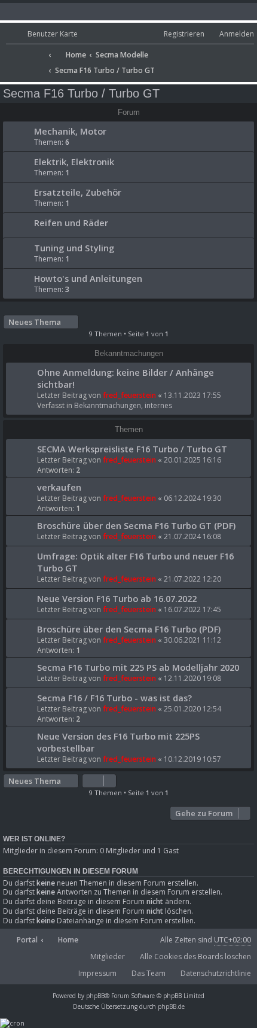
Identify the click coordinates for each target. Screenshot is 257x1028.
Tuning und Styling (74, 248)
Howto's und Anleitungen (88, 278)
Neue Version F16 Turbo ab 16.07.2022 (117, 598)
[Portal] (25, 50)
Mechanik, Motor (70, 131)
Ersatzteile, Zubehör (77, 192)
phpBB (95, 995)
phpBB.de (171, 1006)
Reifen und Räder (71, 223)
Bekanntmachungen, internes (123, 405)
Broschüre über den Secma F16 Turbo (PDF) (129, 629)
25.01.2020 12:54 (192, 709)
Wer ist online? (34, 839)
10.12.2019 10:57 (192, 759)
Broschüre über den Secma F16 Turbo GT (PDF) (136, 525)
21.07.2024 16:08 (192, 536)
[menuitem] (42, 34)
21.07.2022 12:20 (192, 579)
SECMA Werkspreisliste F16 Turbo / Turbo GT (132, 449)
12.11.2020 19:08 (192, 678)
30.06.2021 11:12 (192, 640)
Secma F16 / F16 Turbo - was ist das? (114, 698)
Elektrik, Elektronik (74, 162)
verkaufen (59, 487)
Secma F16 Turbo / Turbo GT (81, 93)
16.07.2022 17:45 (192, 609)
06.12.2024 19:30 (192, 498)
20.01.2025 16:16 (192, 460)
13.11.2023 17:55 (192, 395)
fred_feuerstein (129, 395)
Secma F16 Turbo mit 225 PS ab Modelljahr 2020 (138, 667)
